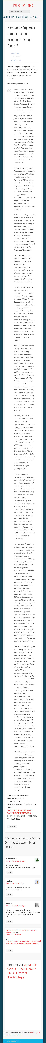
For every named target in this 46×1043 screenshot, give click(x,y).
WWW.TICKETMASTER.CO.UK (19, 813)
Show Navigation (35, 19)
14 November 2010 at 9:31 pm (15, 883)
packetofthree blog (16, 60)
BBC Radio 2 (13, 826)
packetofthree (15, 53)
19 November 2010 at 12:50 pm (15, 906)
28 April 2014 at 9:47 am (13, 935)
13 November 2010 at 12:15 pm (15, 861)
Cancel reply (18, 977)
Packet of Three (23, 4)
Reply (9, 872)
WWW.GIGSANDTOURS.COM (19, 810)
